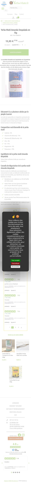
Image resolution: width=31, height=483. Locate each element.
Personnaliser (15, 266)
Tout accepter (16, 260)
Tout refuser (15, 263)
